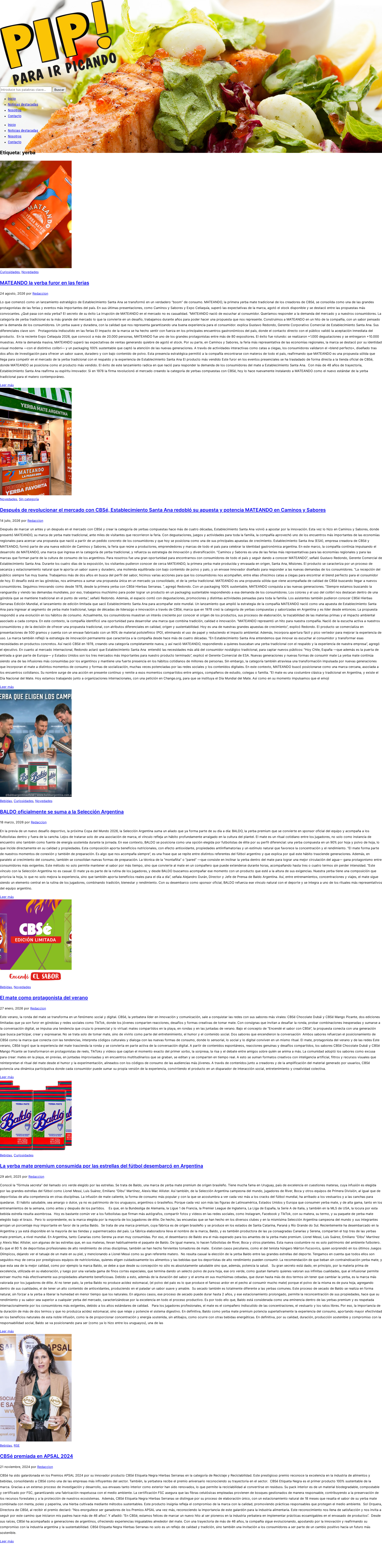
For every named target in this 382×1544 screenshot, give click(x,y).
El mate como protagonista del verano (44, 998)
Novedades (30, 272)
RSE (17, 1445)
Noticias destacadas (23, 104)
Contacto (14, 116)
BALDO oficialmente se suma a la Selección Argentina (62, 812)
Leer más (7, 385)
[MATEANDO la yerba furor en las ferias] (36, 267)
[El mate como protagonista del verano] (36, 982)
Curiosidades (10, 272)
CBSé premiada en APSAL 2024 (36, 1456)
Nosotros (14, 110)
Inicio (12, 99)
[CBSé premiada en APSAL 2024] (36, 1440)
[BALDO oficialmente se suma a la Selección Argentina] (36, 796)
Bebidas (6, 801)
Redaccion (40, 293)
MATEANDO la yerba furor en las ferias (44, 283)
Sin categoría (29, 499)
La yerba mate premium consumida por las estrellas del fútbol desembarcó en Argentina (101, 1166)
